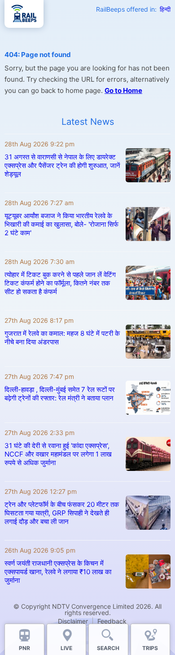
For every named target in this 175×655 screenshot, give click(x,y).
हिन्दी (165, 9)
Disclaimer (73, 621)
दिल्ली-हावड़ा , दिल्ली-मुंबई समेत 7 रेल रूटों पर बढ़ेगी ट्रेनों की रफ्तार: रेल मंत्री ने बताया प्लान (59, 393)
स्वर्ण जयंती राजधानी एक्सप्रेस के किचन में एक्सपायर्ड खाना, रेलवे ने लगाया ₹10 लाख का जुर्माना (57, 572)
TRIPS (150, 648)
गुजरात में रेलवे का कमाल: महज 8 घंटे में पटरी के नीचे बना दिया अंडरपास (62, 337)
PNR (24, 648)
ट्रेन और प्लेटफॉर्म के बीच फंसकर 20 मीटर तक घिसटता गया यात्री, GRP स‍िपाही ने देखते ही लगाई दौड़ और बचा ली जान (61, 513)
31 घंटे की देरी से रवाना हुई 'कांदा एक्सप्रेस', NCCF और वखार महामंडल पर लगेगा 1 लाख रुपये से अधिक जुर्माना (58, 454)
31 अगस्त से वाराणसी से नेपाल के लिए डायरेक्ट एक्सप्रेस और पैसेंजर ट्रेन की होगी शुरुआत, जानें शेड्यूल (62, 165)
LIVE (66, 648)
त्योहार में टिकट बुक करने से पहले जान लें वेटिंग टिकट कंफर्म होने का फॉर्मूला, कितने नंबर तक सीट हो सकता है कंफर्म (60, 283)
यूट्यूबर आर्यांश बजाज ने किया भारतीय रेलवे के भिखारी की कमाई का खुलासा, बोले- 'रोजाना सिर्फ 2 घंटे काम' (61, 224)
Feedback (112, 621)
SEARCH (108, 648)
